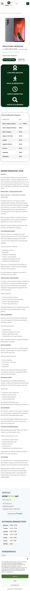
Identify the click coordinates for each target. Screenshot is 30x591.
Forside (3, 13)
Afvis (15, 581)
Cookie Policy (10, 588)
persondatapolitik (18, 588)
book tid (18, 227)
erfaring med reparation (21, 460)
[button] (27, 559)
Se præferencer (15, 585)
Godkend (15, 576)
